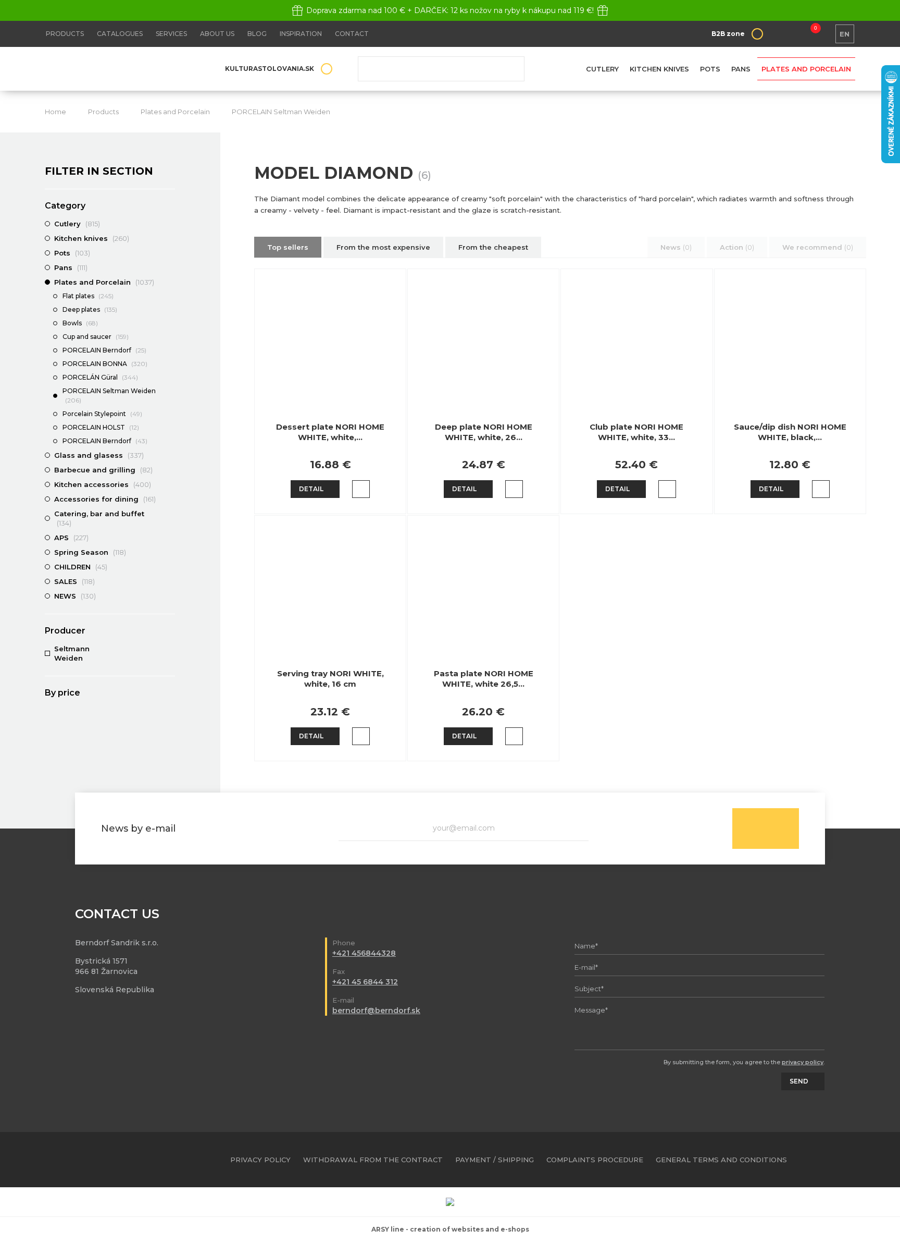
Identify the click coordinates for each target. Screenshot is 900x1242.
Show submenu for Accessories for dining (170, 499)
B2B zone (728, 34)
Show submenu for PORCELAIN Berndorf (170, 351)
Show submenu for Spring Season (170, 552)
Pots (710, 69)
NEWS (75, 596)
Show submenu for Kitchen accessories (170, 484)
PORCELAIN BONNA (105, 364)
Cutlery (602, 69)
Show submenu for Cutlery (170, 223)
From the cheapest (493, 247)
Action (737, 247)
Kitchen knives (659, 69)
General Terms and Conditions (721, 1159)
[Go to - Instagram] (847, 1159)
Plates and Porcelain (806, 69)
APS (71, 537)
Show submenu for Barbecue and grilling (170, 470)
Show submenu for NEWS (170, 596)
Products (65, 34)
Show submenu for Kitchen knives (170, 238)
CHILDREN (80, 567)
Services (171, 34)
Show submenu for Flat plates (170, 296)
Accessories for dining (105, 499)
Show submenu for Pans (170, 267)
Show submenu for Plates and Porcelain (170, 282)
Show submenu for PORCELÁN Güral (170, 378)
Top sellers (287, 247)
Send (765, 828)
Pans (741, 69)
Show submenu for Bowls (170, 324)
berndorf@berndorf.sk (376, 1010)
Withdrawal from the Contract (373, 1159)
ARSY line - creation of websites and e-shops (450, 1229)
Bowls (80, 323)
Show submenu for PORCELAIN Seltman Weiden (170, 391)
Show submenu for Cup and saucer (170, 337)
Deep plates (90, 309)
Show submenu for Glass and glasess (170, 455)
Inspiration (301, 34)
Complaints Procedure (594, 1159)
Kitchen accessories (102, 484)
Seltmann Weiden (72, 653)
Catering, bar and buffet (99, 518)
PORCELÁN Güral (100, 377)
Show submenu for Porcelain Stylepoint (170, 414)
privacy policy (802, 1062)
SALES (74, 581)
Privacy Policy (260, 1159)
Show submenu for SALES (170, 581)
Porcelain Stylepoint (102, 414)
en (844, 34)
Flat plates (88, 296)
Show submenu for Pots (170, 253)
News (676, 247)
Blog (257, 34)
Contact (352, 34)
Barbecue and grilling (103, 470)
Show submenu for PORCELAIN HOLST (170, 428)
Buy (361, 489)
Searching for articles (441, 68)
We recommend (817, 247)
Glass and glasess (99, 455)
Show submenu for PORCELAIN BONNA (170, 364)
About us (217, 34)
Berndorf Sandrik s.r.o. (120, 69)
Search (508, 68)
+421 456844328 (364, 953)
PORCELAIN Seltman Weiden (281, 111)
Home (55, 111)
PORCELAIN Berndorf (104, 350)
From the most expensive (383, 247)
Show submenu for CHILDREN (170, 567)
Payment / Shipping (494, 1159)
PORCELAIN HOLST (101, 427)
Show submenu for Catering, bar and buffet (170, 513)
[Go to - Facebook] (829, 1159)
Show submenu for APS (170, 537)
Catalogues (120, 34)
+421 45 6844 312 (365, 982)
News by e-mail (138, 828)
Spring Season (90, 552)
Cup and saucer (96, 336)
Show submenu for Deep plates (170, 310)
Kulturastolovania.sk (269, 68)
